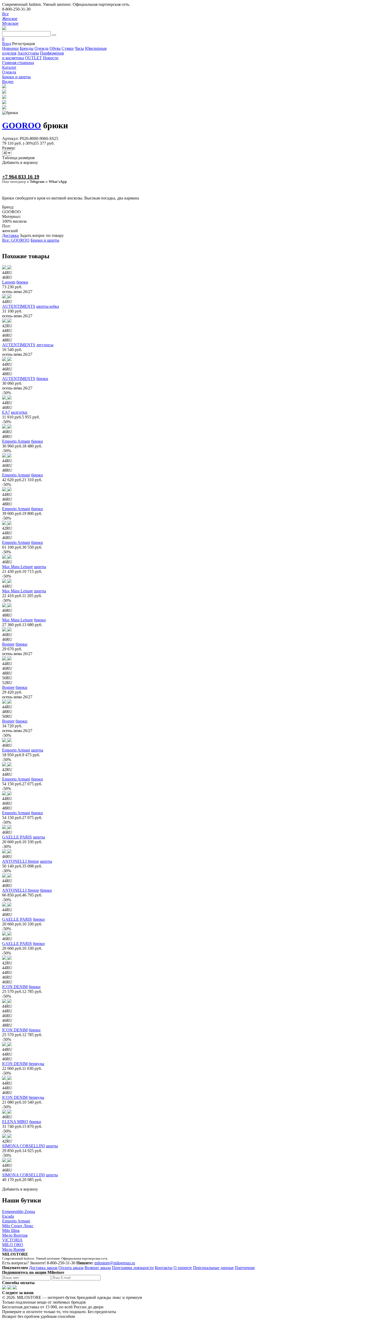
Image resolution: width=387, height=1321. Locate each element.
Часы (79, 48)
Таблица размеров (18, 157)
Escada (8, 1216)
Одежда (41, 48)
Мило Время (13, 1249)
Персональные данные (213, 1267)
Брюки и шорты (45, 240)
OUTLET (33, 58)
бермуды (36, 1063)
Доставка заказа (43, 1267)
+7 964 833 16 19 (20, 176)
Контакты (163, 1267)
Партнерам (245, 1267)
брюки (22, 282)
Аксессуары (28, 53)
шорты (40, 566)
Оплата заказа (70, 1267)
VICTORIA (12, 1240)
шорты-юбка (47, 306)
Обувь (55, 48)
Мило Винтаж (15, 1235)
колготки (19, 412)
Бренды (26, 48)
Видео (7, 81)
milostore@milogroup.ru (114, 1263)
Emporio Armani (16, 441)
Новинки (10, 48)
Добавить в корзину (20, 162)
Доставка (10, 235)
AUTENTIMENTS (18, 306)
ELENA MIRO (15, 1121)
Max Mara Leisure (17, 566)
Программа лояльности (133, 1267)
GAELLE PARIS (17, 837)
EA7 (6, 412)
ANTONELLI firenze (20, 861)
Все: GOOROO (15, 240)
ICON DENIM (15, 986)
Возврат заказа (98, 1267)
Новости (50, 58)
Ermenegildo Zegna (18, 1211)
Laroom (8, 282)
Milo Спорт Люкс (17, 1225)
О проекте (182, 1267)
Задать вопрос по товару (42, 235)
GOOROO (21, 125)
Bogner (8, 644)
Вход (6, 43)
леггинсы (44, 345)
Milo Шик (11, 1230)
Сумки (68, 48)
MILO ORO (12, 1244)
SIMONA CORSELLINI (23, 1146)
